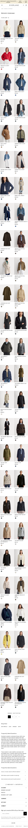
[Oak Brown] (1, 147)
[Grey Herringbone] (16, 361)
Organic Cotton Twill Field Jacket (20, 249)
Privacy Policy (14, 818)
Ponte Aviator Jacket (20, 649)
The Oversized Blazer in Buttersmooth (6, 541)
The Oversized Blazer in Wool (20, 357)
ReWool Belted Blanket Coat (6, 410)
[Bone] (16, 627)
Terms (20, 818)
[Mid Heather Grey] (16, 544)
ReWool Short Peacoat (20, 436)
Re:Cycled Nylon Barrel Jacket (6, 623)
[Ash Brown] (1, 545)
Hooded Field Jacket (5, 91)
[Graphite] (1, 680)
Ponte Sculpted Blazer (6, 514)
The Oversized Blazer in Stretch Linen (20, 568)
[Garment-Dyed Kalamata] (16, 147)
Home (2, 8)
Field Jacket (3, 117)
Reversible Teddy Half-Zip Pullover (7, 39)
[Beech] (16, 281)
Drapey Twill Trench (19, 195)
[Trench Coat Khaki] (16, 42)
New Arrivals (4, 726)
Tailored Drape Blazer (20, 65)
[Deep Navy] (16, 518)
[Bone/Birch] (1, 43)
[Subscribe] (25, 813)
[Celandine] (1, 654)
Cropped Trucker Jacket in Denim (21, 222)
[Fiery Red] (1, 69)
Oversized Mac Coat (5, 248)
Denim (19, 726)
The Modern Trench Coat (6, 276)
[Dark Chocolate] (16, 440)
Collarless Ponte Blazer (7, 330)
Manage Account (5, 790)
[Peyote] (16, 173)
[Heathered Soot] (1, 334)
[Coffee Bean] (1, 252)
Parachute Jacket (5, 65)
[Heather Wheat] (1, 414)
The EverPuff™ (4, 356)
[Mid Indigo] (16, 95)
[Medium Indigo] (1, 173)
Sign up (3, 792)
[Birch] (16, 572)
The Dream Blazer (19, 540)
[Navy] (16, 69)
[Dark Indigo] (1, 199)
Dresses (15, 726)
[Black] (1, 121)
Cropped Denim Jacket (20, 143)
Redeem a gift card (6, 795)
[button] (26, 5)
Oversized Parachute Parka (20, 595)
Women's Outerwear (8, 8)
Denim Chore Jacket (19, 91)
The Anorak (3, 567)
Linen (10, 726)
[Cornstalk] (16, 308)
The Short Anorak (19, 38)
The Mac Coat (18, 409)
